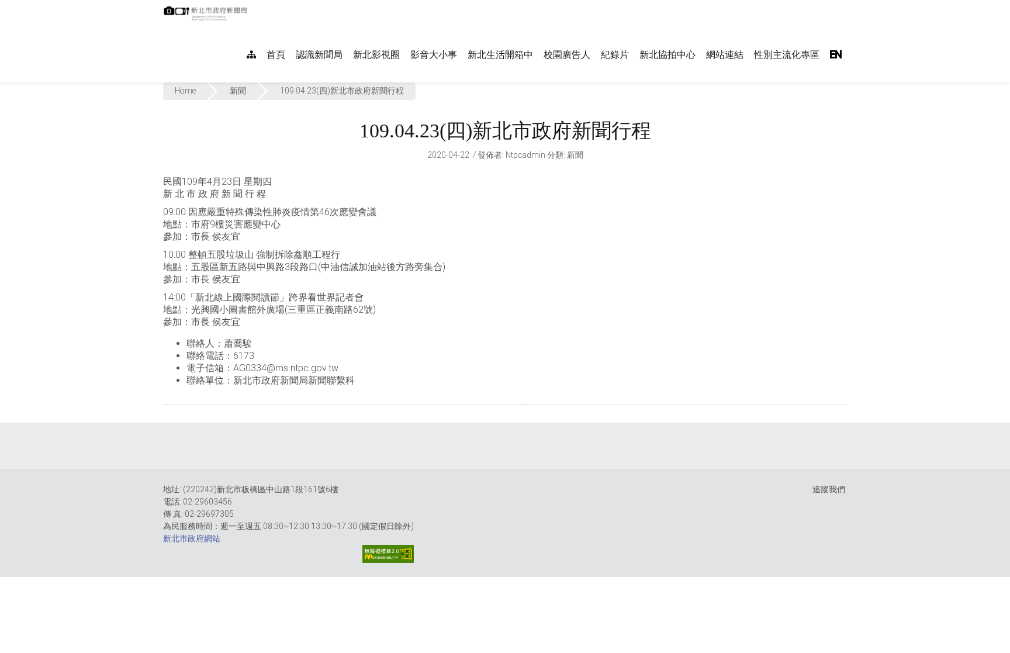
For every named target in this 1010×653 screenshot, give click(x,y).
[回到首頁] (207, 17)
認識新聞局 (319, 54)
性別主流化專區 (786, 54)
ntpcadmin (525, 155)
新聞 (238, 90)
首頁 (276, 54)
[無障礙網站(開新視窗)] (388, 554)
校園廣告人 (567, 54)
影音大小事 (433, 54)
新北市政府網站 (191, 538)
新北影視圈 (376, 54)
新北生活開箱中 (500, 54)
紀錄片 (615, 54)
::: (253, 6)
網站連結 (724, 54)
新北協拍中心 (667, 54)
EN (836, 54)
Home (185, 90)
